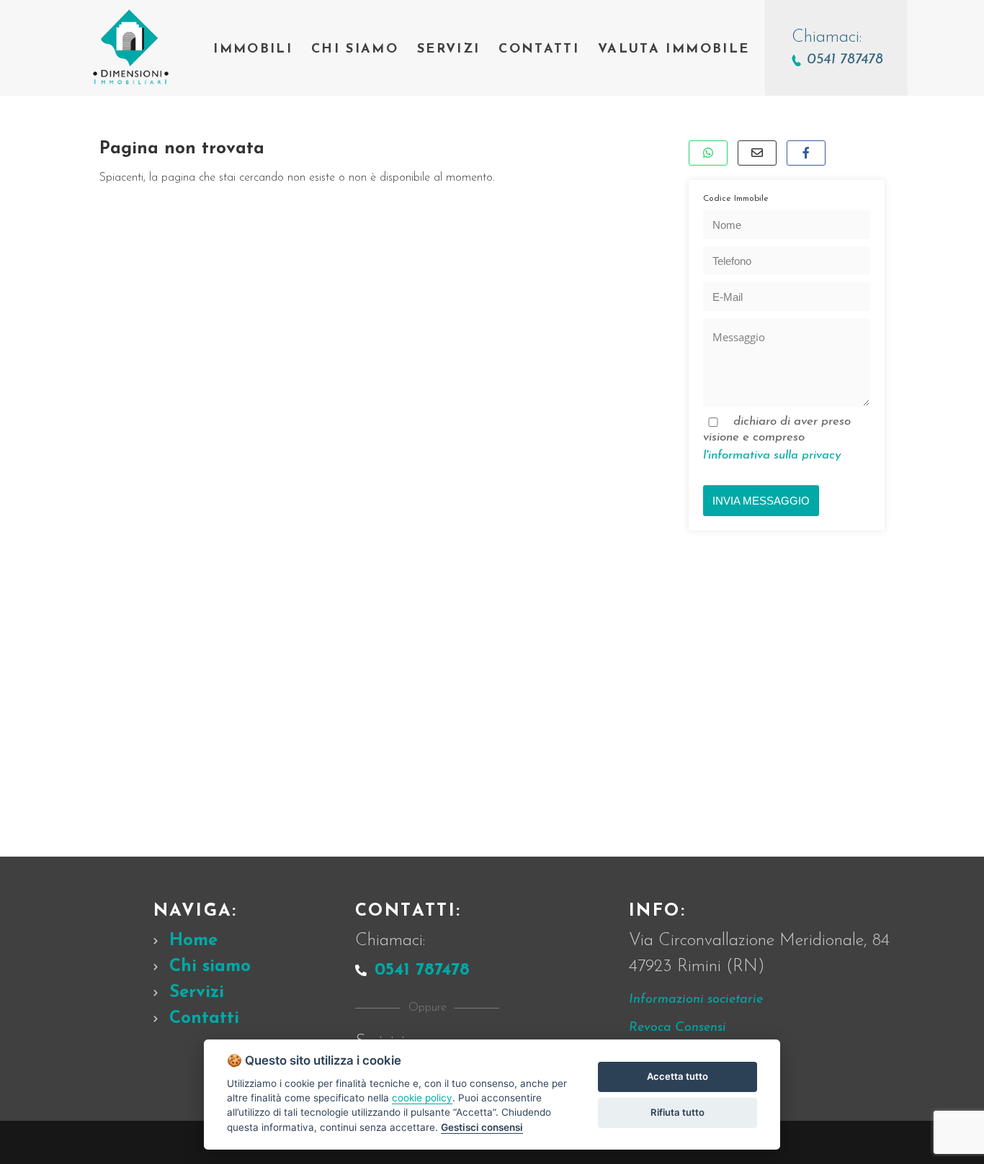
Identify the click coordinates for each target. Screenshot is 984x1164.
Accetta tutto (677, 1076)
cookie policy (422, 1098)
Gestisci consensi (482, 1127)
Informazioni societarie (696, 999)
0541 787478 (422, 970)
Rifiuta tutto (677, 1112)
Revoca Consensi (677, 1027)
